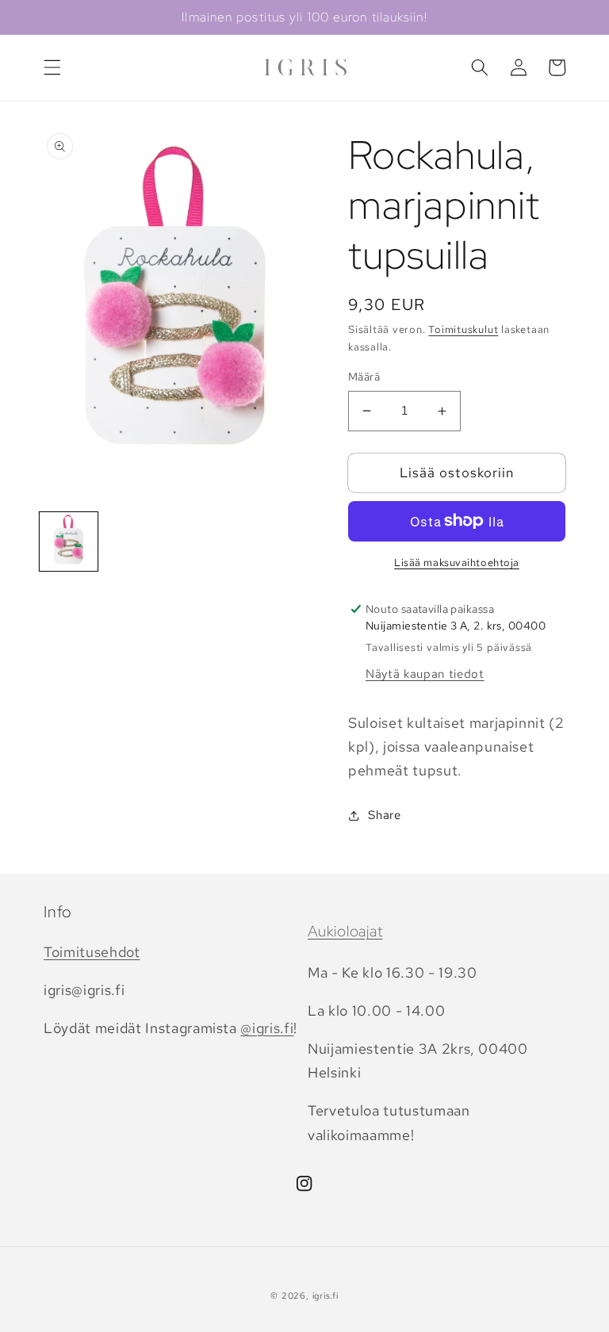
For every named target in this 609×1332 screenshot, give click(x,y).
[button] (52, 67)
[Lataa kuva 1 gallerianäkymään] (69, 541)
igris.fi (325, 1295)
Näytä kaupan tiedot (425, 673)
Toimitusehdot (92, 952)
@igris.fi (266, 1028)
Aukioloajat (345, 931)
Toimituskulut (463, 329)
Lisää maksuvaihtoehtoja (456, 562)
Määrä (364, 376)
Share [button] (384, 814)
